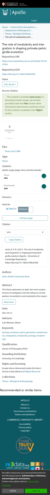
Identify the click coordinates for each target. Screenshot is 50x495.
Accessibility (25, 424)
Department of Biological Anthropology (19, 30)
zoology (32, 335)
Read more (9, 302)
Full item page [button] (26, 218)
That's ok (36, 491)
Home (5, 27)
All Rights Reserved (31, 371)
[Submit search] (24, 20)
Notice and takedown (25, 414)
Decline (13, 491)
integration (11, 335)
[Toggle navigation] (44, 20)
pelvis (22, 332)
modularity (22, 335)
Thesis (5, 161)
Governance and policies (25, 411)
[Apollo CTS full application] (25, 455)
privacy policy (32, 481)
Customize (6, 485)
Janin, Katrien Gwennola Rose (15, 276)
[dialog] (25, 482)
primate (5, 332)
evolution (14, 332)
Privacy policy (25, 427)
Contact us (25, 407)
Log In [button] (34, 20)
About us (25, 404)
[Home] (14, 4)
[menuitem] (28, 20)
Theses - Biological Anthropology (19, 33)
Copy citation (14, 239)
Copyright (25, 430)
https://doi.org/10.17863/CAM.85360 (18, 74)
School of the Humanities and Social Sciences (24, 27)
